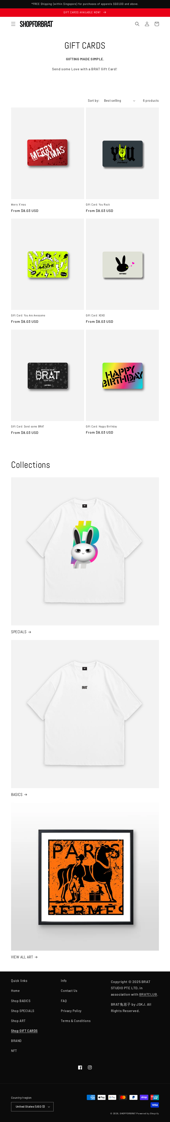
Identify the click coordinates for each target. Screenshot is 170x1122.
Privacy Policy (71, 1011)
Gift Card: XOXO (95, 315)
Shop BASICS (21, 1001)
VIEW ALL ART (22, 956)
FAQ (64, 1001)
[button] (13, 24)
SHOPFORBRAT (128, 1113)
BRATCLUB (148, 994)
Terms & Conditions (76, 1021)
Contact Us (69, 991)
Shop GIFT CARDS (24, 1031)
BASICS (17, 794)
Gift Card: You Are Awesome (28, 315)
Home (15, 991)
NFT (14, 1051)
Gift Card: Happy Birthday (101, 426)
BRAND (16, 1041)
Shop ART (18, 1021)
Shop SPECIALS (22, 1011)
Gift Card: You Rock (98, 204)
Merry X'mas (18, 204)
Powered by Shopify (147, 1113)
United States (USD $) (30, 1106)
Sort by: (93, 100)
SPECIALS (19, 631)
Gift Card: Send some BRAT (27, 426)
